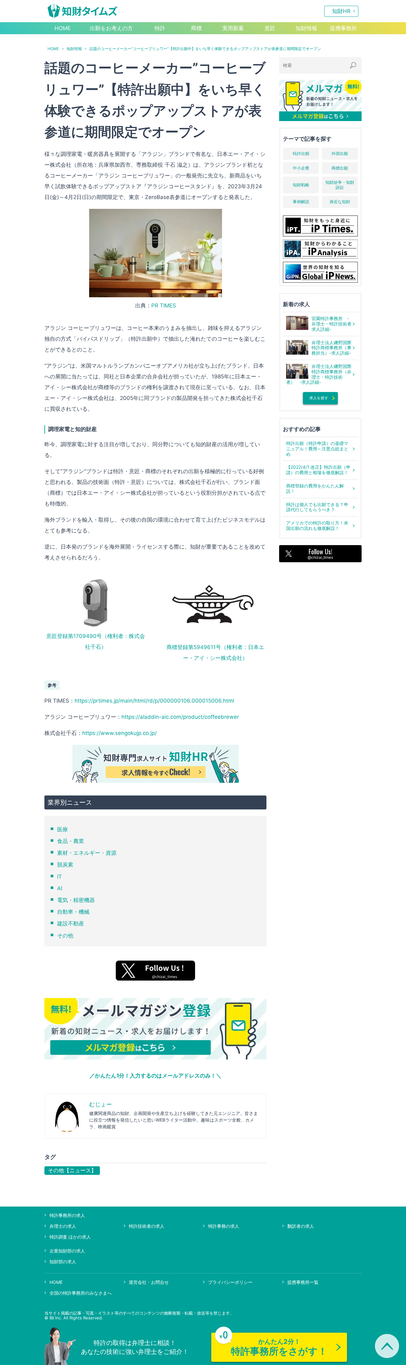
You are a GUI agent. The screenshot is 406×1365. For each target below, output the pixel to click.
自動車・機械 (73, 912)
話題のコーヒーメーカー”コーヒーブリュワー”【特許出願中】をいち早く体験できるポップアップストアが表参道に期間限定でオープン (205, 49)
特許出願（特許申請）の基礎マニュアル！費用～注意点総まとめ (317, 449)
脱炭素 (65, 864)
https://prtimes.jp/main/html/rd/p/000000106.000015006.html (154, 701)
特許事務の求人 (223, 1226)
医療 (62, 829)
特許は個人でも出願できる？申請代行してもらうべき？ (317, 507)
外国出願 (339, 153)
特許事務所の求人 (67, 1215)
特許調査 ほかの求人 (70, 1236)
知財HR (341, 11)
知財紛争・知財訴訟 (339, 185)
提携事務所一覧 (302, 1282)
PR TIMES (163, 305)
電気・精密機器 (76, 900)
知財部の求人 (62, 1261)
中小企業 (301, 168)
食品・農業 (70, 841)
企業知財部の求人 (67, 1250)
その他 (65, 935)
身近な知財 (340, 201)
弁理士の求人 (62, 1226)
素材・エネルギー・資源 (86, 853)
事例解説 (301, 201)
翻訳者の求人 (300, 1226)
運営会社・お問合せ (149, 1282)
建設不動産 (70, 923)
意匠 (270, 28)
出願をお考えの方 (111, 28)
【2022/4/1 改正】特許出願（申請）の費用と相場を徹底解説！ (318, 469)
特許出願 (301, 153)
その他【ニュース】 (72, 1170)
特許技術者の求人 (146, 1226)
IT (59, 876)
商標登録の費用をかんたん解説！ (315, 488)
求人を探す (318, 398)
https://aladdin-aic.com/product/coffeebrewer (180, 717)
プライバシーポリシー (230, 1282)
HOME (63, 28)
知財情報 (306, 28)
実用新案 (233, 28)
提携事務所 (343, 28)
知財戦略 (301, 184)
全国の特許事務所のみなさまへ (80, 1293)
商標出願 (339, 168)
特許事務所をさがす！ (279, 1347)
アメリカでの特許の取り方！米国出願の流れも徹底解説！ (317, 525)
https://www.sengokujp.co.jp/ (119, 733)
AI (59, 888)
